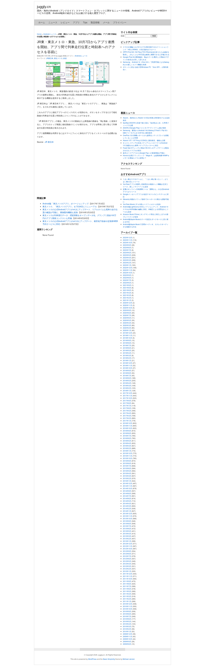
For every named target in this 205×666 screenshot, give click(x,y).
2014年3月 (127, 506)
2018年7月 (127, 375)
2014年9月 (127, 491)
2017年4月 (127, 413)
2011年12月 (127, 573)
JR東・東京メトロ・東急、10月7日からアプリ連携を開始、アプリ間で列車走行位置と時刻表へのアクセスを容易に (76, 47)
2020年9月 (127, 310)
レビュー (65, 22)
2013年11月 (127, 516)
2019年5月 (127, 350)
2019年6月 (127, 348)
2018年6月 (127, 378)
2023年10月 (127, 242)
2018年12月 (127, 363)
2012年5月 (127, 561)
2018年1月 (127, 390)
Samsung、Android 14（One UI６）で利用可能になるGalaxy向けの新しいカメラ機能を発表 (146, 63)
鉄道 (65, 58)
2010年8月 (127, 614)
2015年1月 (127, 481)
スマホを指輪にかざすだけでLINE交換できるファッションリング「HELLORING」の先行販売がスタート (145, 48)
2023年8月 (127, 247)
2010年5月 (127, 621)
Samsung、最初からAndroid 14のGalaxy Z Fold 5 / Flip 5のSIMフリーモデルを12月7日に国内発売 (145, 131)
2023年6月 (127, 252)
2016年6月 (127, 438)
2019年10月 (127, 338)
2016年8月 (127, 433)
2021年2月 (127, 297)
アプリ (76, 22)
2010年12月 (127, 604)
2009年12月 (127, 634)
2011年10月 (127, 578)
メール (106, 22)
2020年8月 (127, 313)
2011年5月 (127, 591)
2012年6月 (127, 558)
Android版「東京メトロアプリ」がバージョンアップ (65, 203)
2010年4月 (127, 624)
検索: (123, 36)
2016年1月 (127, 451)
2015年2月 (127, 478)
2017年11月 (127, 395)
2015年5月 (127, 471)
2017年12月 (127, 393)
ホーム (41, 22)
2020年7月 (127, 315)
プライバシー (119, 22)
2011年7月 (127, 586)
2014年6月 (127, 498)
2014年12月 (127, 483)
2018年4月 (127, 383)
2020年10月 (127, 308)
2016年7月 (127, 435)
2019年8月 (127, 343)
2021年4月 (127, 292)
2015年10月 (127, 458)
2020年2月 (127, 328)
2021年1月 (127, 300)
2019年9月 (127, 340)
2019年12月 (127, 333)
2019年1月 (127, 360)
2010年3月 (127, 626)
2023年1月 (127, 265)
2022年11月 (127, 270)
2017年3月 (127, 415)
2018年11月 (127, 365)
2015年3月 (127, 476)
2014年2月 (127, 508)
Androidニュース (49, 34)
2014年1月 (127, 511)
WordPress (92, 659)
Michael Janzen (129, 659)
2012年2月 (127, 568)
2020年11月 (127, 305)
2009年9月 (127, 641)
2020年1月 (127, 330)
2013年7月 (127, 526)
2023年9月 (127, 245)
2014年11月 (127, 486)
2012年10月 (127, 548)
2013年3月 (127, 536)
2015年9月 (127, 461)
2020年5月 (127, 320)
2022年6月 (127, 282)
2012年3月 (127, 566)
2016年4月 (127, 443)
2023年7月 (127, 250)
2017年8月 (127, 403)
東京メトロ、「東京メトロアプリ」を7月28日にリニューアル (70, 206)
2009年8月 (127, 644)
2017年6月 (127, 408)
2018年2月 (127, 388)
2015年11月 (127, 456)
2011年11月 (127, 576)
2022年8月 (127, 277)
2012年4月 (127, 563)
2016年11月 (127, 425)
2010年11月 (127, 606)
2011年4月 (127, 594)
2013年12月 (127, 513)
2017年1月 (127, 420)
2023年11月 (127, 240)
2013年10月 (127, 518)
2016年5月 (127, 440)
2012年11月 (127, 546)
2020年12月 (127, 302)
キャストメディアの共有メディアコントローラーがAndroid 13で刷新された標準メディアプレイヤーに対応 (145, 144)
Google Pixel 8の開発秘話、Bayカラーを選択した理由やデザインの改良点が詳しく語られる (146, 58)
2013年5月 (127, 531)
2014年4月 (127, 503)
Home (39, 34)
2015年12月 (127, 453)
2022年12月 (127, 267)
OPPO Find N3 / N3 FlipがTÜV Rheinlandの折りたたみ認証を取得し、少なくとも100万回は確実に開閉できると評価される (146, 53)
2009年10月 (127, 639)
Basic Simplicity (109, 659)
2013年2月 (127, 538)
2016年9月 (127, 430)
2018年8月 (127, 373)
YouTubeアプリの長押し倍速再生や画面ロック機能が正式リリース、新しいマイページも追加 (145, 185)
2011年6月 (127, 589)
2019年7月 (127, 345)
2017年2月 (127, 418)
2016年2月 (127, 448)
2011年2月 (127, 599)
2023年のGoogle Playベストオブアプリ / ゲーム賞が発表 (144, 128)
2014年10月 (127, 488)
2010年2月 (127, 629)
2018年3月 (127, 385)
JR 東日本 (49, 142)
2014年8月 (127, 493)
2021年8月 (127, 287)
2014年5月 (127, 501)
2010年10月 (127, 609)
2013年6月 (127, 528)
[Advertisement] (77, 170)
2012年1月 (127, 571)
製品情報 (95, 22)
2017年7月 (127, 405)
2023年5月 (127, 255)
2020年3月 (127, 325)
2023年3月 (127, 260)
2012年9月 (127, 551)
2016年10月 (127, 428)
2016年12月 (127, 423)
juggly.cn (44, 7)
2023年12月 (127, 237)
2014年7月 (127, 496)
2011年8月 (127, 584)
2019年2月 (127, 358)
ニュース (52, 22)
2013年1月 (127, 541)
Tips (85, 22)
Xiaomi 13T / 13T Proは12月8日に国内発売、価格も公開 (144, 140)
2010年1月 (127, 631)
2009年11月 (127, 636)
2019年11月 (127, 335)
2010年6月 (127, 619)
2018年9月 (127, 370)
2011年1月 (127, 601)
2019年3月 (127, 355)
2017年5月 (127, 410)
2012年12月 (127, 543)
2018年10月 (127, 368)
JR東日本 (49, 58)
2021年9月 (127, 285)
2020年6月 (127, 318)
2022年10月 (127, 272)
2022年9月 (127, 275)
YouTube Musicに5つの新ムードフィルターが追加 (142, 204)
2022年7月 (127, 280)
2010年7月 (127, 616)
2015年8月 (127, 463)
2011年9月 (127, 581)
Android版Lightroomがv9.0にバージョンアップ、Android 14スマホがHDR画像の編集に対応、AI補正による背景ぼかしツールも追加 (145, 209)
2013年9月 (127, 521)
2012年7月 (127, 556)
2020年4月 (127, 323)
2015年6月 (127, 468)
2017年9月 (127, 400)
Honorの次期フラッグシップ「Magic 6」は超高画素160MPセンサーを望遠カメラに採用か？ (146, 156)
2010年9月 (127, 611)
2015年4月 (127, 473)
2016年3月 (127, 446)
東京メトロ (58, 58)
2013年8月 (127, 523)
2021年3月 (127, 295)
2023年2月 (127, 262)
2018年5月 (127, 380)
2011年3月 (127, 596)
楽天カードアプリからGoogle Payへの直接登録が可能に (144, 153)
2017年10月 (127, 398)
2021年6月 (127, 290)
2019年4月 (127, 353)
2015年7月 (127, 466)
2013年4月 (127, 533)
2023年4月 (127, 257)
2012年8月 (127, 553)
